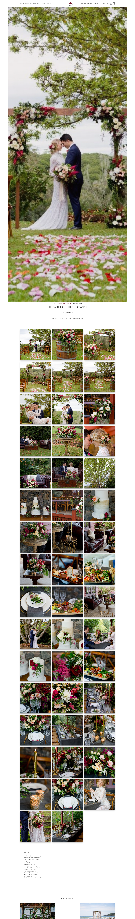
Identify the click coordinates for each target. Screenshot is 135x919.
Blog (83, 3)
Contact (97, 3)
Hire (38, 3)
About (90, 3)
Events (33, 3)
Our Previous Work (61, 303)
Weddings (24, 3)
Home (54, 303)
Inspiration (46, 3)
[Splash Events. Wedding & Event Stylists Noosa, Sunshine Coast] (67, 3)
